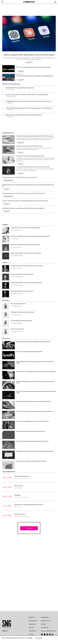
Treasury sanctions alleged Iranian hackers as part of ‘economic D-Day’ (32, 421)
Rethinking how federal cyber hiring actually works (22, 312)
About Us (5, 630)
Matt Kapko (21, 71)
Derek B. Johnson (11, 96)
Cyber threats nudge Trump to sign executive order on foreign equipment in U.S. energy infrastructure (29, 108)
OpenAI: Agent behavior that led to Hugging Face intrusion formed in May (33, 341)
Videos (4, 262)
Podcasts (5, 300)
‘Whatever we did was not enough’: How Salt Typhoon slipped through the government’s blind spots (25, 200)
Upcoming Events (8, 471)
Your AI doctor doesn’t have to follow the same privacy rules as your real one (19, 177)
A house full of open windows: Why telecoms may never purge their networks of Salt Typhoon (23, 193)
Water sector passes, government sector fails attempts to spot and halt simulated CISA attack (36, 392)
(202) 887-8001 (44, 627)
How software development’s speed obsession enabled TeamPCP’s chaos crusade (34, 136)
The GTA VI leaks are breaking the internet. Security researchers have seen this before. (36, 371)
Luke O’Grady (10, 89)
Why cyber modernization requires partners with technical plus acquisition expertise (30, 236)
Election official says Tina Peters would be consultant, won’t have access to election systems (35, 362)
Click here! (39, 638)
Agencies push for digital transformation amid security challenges (26, 253)
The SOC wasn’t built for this (17, 329)
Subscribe (29, 528)
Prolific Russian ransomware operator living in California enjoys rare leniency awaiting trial (23, 208)
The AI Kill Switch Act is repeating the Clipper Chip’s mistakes (20, 87)
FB (41, 634)
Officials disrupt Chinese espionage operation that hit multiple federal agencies (24, 115)
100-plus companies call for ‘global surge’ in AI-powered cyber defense (29, 55)
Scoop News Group (18, 255)
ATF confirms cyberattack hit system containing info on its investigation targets (34, 76)
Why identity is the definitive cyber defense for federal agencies (25, 244)
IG (49, 634)
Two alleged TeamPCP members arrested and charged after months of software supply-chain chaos (28, 101)
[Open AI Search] (4, 2)
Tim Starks (10, 109)
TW (44, 634)
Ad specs (43, 624)
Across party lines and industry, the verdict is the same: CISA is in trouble (33, 167)
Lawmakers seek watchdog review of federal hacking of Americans (31, 461)
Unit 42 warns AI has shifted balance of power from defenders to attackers (33, 67)
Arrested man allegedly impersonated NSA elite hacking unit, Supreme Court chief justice (35, 382)
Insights (5, 224)
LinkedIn (47, 634)
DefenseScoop (33, 620)
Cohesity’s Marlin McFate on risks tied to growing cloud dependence (26, 282)
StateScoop (32, 624)
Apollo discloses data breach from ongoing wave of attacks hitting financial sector (35, 451)
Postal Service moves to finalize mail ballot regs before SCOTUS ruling (32, 441)
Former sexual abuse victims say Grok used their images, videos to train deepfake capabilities (27, 94)
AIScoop (31, 634)
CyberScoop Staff (17, 268)
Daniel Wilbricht (17, 247)
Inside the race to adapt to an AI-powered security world (29, 146)
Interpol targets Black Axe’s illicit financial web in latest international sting (33, 401)
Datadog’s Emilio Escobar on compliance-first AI (22, 274)
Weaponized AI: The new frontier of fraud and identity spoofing (25, 227)
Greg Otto (30, 62)
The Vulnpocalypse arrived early (18, 303)
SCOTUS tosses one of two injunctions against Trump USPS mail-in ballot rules (34, 411)
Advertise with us (46, 620)
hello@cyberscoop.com (48, 631)
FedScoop (32, 617)
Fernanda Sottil (17, 230)
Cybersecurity (20, 74)
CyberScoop (32, 631)
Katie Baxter (16, 238)
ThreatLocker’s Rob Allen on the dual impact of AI (22, 291)
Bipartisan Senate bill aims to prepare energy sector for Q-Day (30, 431)
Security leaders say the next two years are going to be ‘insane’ (30, 156)
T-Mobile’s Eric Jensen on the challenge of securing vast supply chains (27, 265)
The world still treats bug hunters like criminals (21, 320)
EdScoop (31, 627)
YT (52, 634)
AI (16, 65)
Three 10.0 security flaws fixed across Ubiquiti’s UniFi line (29, 351)
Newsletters (44, 617)
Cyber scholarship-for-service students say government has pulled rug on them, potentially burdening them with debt (28, 185)
